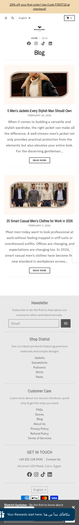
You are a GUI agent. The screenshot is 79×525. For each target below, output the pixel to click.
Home (34, 38)
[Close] (73, 507)
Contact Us (53, 459)
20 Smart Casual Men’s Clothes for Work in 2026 (40, 220)
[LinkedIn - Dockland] (50, 43)
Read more (39, 160)
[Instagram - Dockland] (36, 43)
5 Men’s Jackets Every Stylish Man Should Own (39, 110)
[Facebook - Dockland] (29, 43)
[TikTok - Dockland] (43, 43)
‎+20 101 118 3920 (31, 459)
